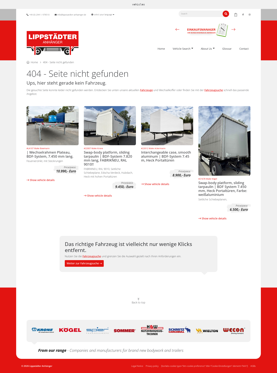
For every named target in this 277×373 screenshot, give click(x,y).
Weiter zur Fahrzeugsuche (83, 263)
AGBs (253, 365)
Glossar (227, 48)
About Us (206, 48)
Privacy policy (152, 365)
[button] (177, 29)
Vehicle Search (181, 48)
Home (161, 48)
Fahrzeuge (146, 90)
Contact (244, 48)
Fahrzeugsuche (213, 90)
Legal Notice (137, 365)
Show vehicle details (42, 180)
